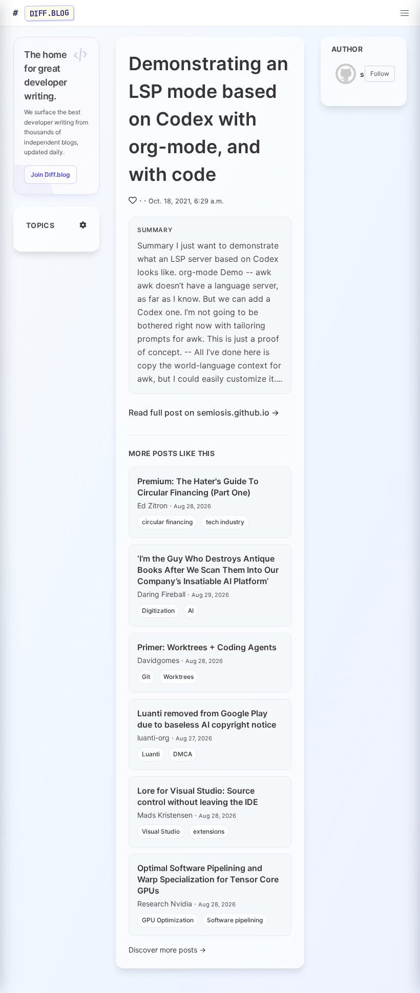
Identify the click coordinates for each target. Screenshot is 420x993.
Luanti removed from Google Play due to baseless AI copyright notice (206, 719)
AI (191, 610)
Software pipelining (235, 920)
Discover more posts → (167, 949)
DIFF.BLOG (49, 12)
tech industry (225, 522)
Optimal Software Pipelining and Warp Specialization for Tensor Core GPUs (208, 879)
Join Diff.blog (50, 174)
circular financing (167, 522)
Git (146, 676)
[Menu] (404, 13)
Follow (379, 73)
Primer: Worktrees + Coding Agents (207, 647)
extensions (208, 831)
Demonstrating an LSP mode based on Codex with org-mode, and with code (208, 118)
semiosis (362, 74)
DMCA (182, 754)
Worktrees (178, 676)
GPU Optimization (168, 920)
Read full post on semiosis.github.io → (204, 412)
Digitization (158, 610)
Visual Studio (161, 831)
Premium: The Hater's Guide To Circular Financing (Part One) (198, 487)
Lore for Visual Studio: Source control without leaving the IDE (197, 796)
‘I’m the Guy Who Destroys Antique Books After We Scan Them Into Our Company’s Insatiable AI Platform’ (208, 569)
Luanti (151, 754)
